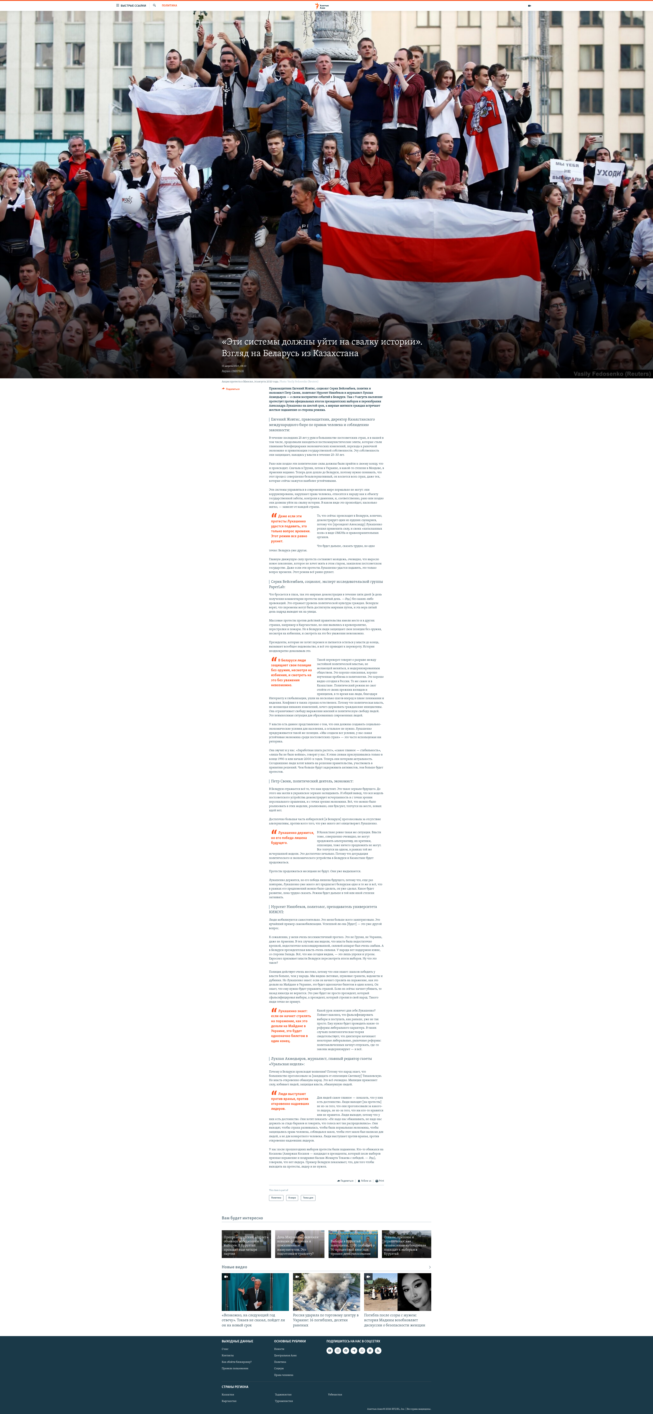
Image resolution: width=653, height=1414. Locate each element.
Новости (279, 1349)
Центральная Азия (285, 1355)
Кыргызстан (229, 1401)
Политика (169, 5)
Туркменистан (284, 1401)
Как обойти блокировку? (237, 1362)
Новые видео (234, 1267)
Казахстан (228, 1394)
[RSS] (378, 1350)
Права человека (283, 1375)
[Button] (231, 390)
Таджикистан (283, 1394)
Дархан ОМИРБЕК (233, 371)
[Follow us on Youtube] (329, 1350)
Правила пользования (235, 1368)
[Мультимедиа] (529, 5)
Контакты (228, 1355)
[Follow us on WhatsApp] (362, 1350)
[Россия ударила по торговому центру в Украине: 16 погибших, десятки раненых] (326, 1292)
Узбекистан (335, 1394)
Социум (279, 1368)
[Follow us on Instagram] (337, 1350)
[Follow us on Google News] (370, 1350)
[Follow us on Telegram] (354, 1350)
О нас (225, 1349)
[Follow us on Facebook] (346, 1350)
